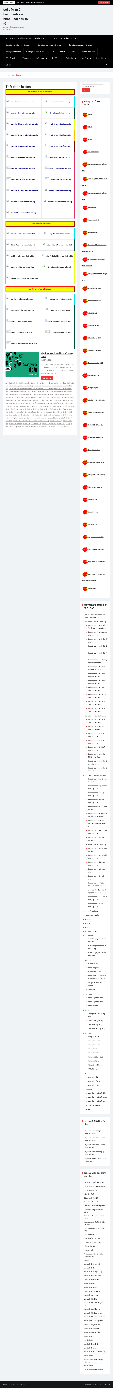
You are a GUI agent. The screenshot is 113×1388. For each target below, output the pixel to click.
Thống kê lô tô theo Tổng (96, 462)
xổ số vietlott (92, 207)
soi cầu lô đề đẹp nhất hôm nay (94, 1352)
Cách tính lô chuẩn (90, 1190)
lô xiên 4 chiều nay (56, 421)
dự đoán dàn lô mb (43, 397)
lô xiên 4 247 (17, 421)
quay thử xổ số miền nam (96, 549)
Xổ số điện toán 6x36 (94, 288)
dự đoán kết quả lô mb (47, 400)
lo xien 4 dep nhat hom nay (32, 424)
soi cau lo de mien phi (91, 1279)
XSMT (73, 51)
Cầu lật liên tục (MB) (94, 338)
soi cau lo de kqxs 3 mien (92, 1276)
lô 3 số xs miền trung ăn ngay (60, 332)
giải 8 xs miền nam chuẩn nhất (22, 256)
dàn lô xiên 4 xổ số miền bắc (18, 389)
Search (86, 90)
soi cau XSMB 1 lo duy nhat (93, 1321)
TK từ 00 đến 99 (93, 1069)
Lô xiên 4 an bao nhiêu (29, 421)
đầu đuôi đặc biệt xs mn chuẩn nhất (59, 256)
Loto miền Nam (93, 1085)
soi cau (86, 1260)
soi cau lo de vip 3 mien (92, 1291)
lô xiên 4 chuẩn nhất (15, 424)
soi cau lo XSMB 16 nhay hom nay (94, 1304)
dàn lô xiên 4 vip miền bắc (42, 386)
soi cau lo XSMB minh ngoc (93, 1313)
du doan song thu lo (44, 395)
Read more (47, 378)
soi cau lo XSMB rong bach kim (94, 1317)
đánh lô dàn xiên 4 (52, 409)
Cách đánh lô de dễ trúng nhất (94, 1206)
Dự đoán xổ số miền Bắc (92, 1242)
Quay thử (100, 58)
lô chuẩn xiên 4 (38, 415)
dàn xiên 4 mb (25, 392)
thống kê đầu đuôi (93, 375)
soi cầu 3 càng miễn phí (92, 1325)
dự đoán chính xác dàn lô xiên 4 (25, 397)
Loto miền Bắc (92, 499)
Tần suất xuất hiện (94, 1065)
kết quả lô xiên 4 (51, 412)
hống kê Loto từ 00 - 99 (95, 487)
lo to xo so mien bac (46, 418)
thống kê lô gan (93, 388)
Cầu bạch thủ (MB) (94, 325)
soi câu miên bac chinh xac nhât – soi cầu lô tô (25, 38)
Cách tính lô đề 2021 (91, 1198)
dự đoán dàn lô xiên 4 (57, 397)
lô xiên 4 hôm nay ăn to (32, 426)
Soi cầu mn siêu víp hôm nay (80, 45)
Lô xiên (55, 418)
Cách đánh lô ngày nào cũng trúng (94, 1211)
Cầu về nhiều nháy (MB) (95, 363)
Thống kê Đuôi (93, 1053)
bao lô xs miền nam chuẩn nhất (22, 267)
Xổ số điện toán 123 (94, 301)
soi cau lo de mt (89, 1283)
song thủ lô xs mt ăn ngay (60, 310)
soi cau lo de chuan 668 (92, 1264)
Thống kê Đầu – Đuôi (95, 1057)
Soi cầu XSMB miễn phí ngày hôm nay (93, 1361)
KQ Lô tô (84, 58)
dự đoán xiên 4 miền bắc (59, 406)
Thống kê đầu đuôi (94, 450)
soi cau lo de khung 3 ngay (93, 1272)
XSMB (52, 51)
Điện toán (40, 58)
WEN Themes (105, 1384)
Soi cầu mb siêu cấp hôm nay (18, 45)
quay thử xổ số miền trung (96, 562)
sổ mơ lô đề (92, 588)
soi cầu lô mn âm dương (92, 1328)
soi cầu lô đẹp (88, 1336)
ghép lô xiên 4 (19, 412)
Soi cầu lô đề (88, 1340)
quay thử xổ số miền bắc (96, 537)
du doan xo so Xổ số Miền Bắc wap (94, 1229)
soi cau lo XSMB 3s (90, 1299)
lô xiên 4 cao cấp (43, 421)
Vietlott (26, 58)
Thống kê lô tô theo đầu (95, 425)
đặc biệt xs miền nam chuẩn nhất (23, 245)
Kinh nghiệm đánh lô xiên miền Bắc (20, 415)
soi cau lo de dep (89, 1268)
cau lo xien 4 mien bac (58, 383)
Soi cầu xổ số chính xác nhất (93, 1370)
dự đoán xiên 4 (45, 406)
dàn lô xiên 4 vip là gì (26, 386)
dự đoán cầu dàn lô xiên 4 (60, 395)
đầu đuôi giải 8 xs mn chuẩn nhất (59, 245)
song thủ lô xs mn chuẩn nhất (59, 234)
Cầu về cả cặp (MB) (94, 350)
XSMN (62, 51)
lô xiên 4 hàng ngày (63, 424)
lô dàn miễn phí (49, 415)
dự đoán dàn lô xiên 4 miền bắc (28, 400)
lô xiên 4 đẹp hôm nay (49, 424)
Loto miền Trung (94, 1081)
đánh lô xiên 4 (63, 409)
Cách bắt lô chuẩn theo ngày (94, 1182)
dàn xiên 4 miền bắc (37, 392)
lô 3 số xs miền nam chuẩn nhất (59, 267)
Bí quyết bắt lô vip (13, 51)
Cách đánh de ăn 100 (91, 1202)
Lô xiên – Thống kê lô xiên (96, 400)
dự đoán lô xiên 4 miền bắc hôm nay (31, 403)
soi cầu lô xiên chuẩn (48, 426)
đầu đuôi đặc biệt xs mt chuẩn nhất (24, 344)
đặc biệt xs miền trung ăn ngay (22, 310)
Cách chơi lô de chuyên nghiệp (94, 1186)
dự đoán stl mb (35, 406)
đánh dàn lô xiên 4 (39, 409)
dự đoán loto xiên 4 (22, 406)
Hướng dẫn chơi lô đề (35, 51)
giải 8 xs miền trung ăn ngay (21, 321)
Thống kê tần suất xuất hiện (96, 475)
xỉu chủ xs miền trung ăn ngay (22, 299)
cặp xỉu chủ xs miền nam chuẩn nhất (24, 278)
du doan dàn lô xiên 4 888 (28, 395)
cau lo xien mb (13, 386)
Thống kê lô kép (94, 1045)
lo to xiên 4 (20, 418)
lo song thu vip (60, 415)
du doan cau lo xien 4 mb (53, 392)
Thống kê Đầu (93, 1049)
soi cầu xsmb (88, 1356)
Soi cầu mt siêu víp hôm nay (49, 45)
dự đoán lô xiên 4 (61, 400)
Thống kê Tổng (93, 1061)
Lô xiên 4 (62, 418)
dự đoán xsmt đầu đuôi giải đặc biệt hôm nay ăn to (97, 823)
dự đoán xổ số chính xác (92, 1238)
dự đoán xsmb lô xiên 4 (24, 409)
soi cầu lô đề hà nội (90, 1348)
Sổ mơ (8, 65)
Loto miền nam (92, 524)
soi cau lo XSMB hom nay (92, 1309)
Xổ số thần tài (92, 313)
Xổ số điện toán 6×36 (96, 998)
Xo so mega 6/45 (93, 220)
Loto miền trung (93, 512)
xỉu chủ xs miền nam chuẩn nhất (23, 234)
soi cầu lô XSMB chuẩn (92, 1332)
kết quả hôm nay (88, 51)
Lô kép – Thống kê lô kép (96, 412)
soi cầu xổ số (88, 1366)
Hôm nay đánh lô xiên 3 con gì (35, 412)
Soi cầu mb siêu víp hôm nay (61, 38)
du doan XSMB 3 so (90, 1234)
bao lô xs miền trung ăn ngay (21, 332)
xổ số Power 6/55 (93, 232)
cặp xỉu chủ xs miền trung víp (61, 299)
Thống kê (69, 58)
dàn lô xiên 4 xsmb (60, 389)
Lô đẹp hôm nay (89, 1246)
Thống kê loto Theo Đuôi (95, 437)
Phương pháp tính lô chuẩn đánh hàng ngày (93, 1255)
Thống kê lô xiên (94, 1041)
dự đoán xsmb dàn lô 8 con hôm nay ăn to (31, 2)
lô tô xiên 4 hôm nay (32, 418)
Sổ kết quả (10, 58)
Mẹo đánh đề (88, 1250)
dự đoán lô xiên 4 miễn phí (52, 403)
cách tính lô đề (89, 1194)
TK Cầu (55, 58)
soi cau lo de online (90, 1287)
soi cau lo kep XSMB (91, 1295)
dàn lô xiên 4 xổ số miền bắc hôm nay (40, 389)
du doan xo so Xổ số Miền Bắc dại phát (94, 1223)
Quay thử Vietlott (94, 1105)
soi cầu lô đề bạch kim (91, 1344)
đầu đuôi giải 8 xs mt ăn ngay (60, 321)
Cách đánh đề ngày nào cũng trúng (94, 1217)
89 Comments (63, 426)
